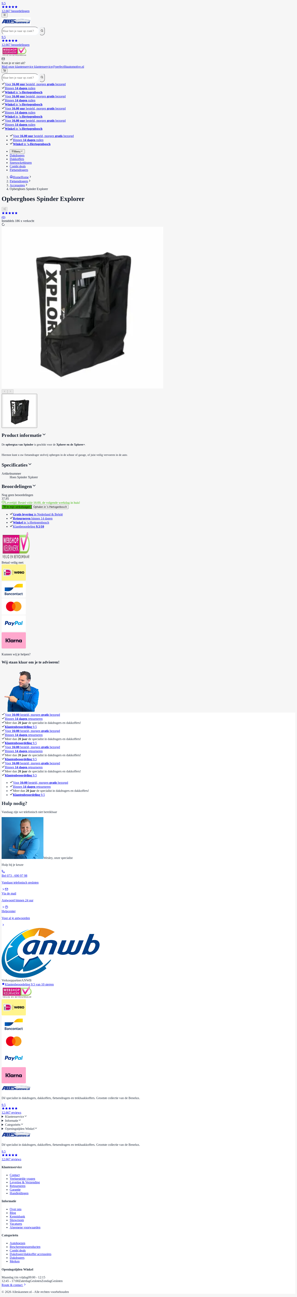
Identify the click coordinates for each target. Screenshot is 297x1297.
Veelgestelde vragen (22, 1178)
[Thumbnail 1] (19, 411)
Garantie (15, 1189)
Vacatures (16, 1223)
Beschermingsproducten (25, 1246)
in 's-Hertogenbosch (31, 522)
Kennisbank (17, 1216)
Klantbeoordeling (28, 526)
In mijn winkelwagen (18, 506)
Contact (15, 1175)
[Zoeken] (42, 30)
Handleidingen (19, 1193)
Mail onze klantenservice (43, 66)
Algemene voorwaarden (25, 1227)
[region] (148, 310)
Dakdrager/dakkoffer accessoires (30, 1254)
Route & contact (12, 1285)
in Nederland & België (38, 514)
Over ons (15, 1209)
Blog (13, 1213)
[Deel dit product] (4, 209)
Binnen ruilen (20, 88)
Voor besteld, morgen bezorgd (35, 84)
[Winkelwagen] (4, 71)
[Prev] (4, 391)
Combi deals (18, 1250)
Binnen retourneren (24, 718)
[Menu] (4, 15)
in (23, 92)
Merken (15, 1261)
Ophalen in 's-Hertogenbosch (50, 506)
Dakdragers (17, 1257)
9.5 (21, 727)
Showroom (17, 1220)
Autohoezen (17, 1243)
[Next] (10, 391)
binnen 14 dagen (33, 518)
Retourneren (17, 1186)
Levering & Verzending (25, 1182)
